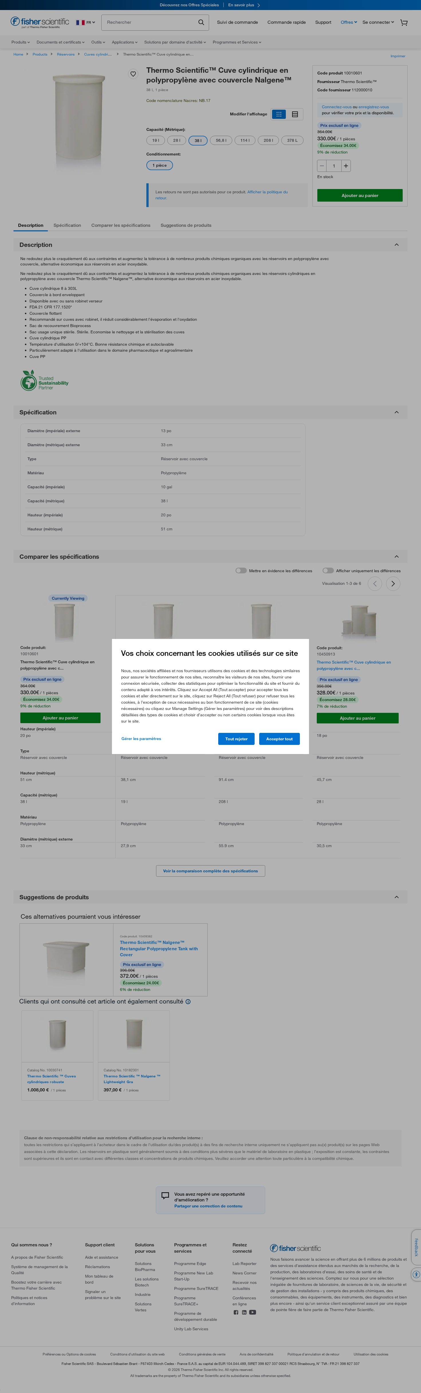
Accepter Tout (279, 738)
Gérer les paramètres (141, 738)
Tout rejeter (236, 738)
